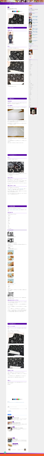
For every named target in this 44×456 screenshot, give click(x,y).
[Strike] (12, 408)
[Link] (17, 408)
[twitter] (12, 11)
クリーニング (12, 402)
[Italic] (11, 408)
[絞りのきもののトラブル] (15, 11)
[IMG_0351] (16, 119)
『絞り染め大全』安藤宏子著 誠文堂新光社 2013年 (14, 209)
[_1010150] (16, 84)
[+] (18, 408)
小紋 (18, 402)
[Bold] (10, 408)
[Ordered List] (13, 408)
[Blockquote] (15, 408)
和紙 (17, 402)
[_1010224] (16, 23)
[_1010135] (16, 59)
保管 (16, 402)
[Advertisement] (17, 93)
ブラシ (15, 402)
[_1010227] (16, 355)
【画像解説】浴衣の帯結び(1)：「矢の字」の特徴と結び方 (35, 20)
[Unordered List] (14, 408)
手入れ (8, 401)
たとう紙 (9, 402)
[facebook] (14, 11)
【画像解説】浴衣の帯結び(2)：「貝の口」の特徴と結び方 (35, 32)
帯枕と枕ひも (33, 13)
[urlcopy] (21, 11)
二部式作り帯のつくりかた (34, 37)
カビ (10, 402)
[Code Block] (16, 408)
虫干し (22, 402)
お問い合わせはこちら (31, 43)
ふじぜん (11, 189)
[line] (18, 11)
